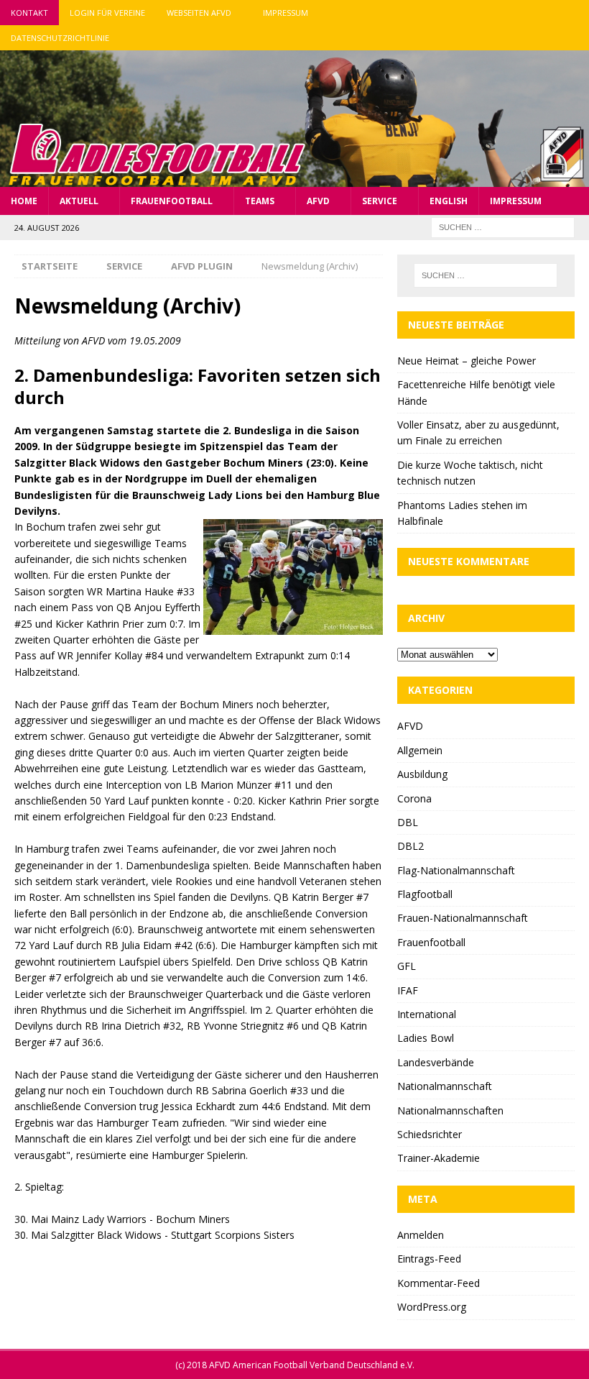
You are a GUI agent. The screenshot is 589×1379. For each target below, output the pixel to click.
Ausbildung (422, 774)
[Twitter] (548, 12)
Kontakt (29, 12)
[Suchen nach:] (503, 226)
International (426, 1014)
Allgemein (419, 750)
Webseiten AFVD (199, 12)
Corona (414, 798)
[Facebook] (520, 12)
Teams (259, 201)
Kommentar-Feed (438, 1283)
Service (379, 201)
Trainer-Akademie (438, 1158)
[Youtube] (576, 12)
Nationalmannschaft (444, 1086)
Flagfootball (425, 894)
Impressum (285, 12)
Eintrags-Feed (429, 1258)
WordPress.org (431, 1307)
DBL (407, 822)
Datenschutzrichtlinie (60, 37)
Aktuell (79, 201)
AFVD (318, 201)
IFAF (407, 990)
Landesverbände (435, 1062)
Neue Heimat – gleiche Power (466, 360)
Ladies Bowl (425, 1038)
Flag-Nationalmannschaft (456, 870)
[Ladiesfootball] (294, 178)
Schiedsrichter (429, 1134)
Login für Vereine (107, 12)
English (449, 201)
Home (24, 201)
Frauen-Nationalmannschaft (462, 918)
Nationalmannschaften (450, 1110)
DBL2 (410, 846)
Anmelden (420, 1235)
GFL (406, 966)
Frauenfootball (172, 201)
